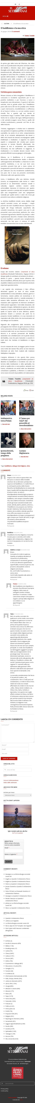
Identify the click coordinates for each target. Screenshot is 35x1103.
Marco (7, 908)
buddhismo (8, 466)
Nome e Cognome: (11, 854)
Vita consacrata (10, 1039)
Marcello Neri (6, 424)
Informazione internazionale (13, 976)
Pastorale (8, 1001)
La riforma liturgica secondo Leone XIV (17, 923)
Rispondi (11, 526)
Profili (7, 1011)
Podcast (7, 1004)
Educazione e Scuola (11, 966)
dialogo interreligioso (19, 466)
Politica (7, 1006)
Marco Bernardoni (26, 429)
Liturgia (7, 986)
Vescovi (7, 1036)
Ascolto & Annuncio (11, 943)
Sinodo (7, 1026)
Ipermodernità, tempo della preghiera (7, 453)
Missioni (7, 991)
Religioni (7, 1016)
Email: (7, 848)
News (7, 993)
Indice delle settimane (10, 782)
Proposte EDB (9, 1014)
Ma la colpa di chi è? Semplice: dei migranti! (18, 926)
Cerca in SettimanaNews (11, 780)
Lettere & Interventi (11, 981)
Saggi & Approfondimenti (13, 1024)
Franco (15, 584)
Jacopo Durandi (10, 886)
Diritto (7, 961)
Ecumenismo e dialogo (12, 963)
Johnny (7, 903)
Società (7, 1029)
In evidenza (8, 973)
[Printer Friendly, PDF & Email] (28, 391)
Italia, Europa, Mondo (11, 978)
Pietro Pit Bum (9, 891)
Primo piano (9, 1009)
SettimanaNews (12, 1097)
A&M (21, 1100)
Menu (5, 16)
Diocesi (7, 958)
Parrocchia (8, 998)
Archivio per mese (9, 792)
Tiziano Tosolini (29, 35)
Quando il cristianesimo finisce (21, 879)
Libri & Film (8, 983)
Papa (6, 996)
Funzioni (7, 971)
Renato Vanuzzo (10, 898)
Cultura (6, 23)
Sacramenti (8, 1021)
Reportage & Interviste (12, 1019)
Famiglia (7, 968)
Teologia (8, 1034)
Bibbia (7, 946)
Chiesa (7, 953)
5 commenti (16, 31)
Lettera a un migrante (12, 921)
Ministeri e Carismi (11, 988)
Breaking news (9, 948)
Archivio (7, 941)
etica (28, 466)
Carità (7, 951)
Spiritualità (8, 1031)
